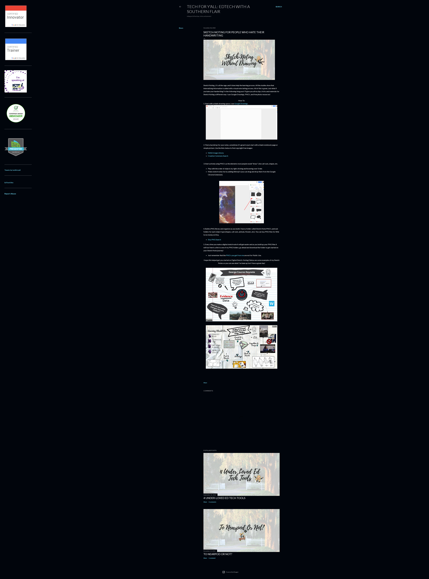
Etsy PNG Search (214, 239)
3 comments (212, 502)
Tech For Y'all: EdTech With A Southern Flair (218, 9)
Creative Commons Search (218, 156)
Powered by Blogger (232, 572)
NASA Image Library (216, 153)
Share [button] (181, 28)
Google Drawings (241, 103)
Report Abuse (10, 194)
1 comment (212, 558)
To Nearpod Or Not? (217, 554)
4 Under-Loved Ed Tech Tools (224, 498)
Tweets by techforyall (12, 170)
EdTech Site (8, 183)
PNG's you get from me (235, 255)
